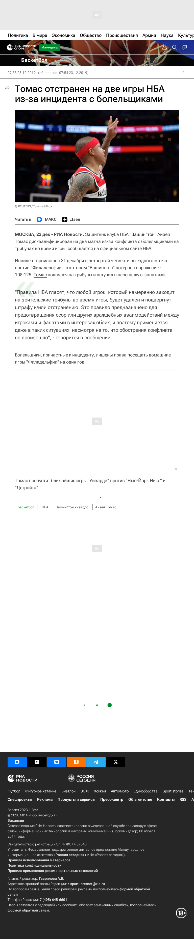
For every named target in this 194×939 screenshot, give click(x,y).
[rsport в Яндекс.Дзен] (36, 762)
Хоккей (100, 791)
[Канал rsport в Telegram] (96, 762)
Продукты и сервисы (76, 799)
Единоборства (146, 791)
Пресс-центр (111, 799)
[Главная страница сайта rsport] (33, 47)
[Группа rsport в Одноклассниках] (76, 762)
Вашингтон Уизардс (72, 507)
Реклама (45, 799)
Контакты (166, 799)
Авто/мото (120, 791)
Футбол (14, 791)
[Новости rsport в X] (115, 762)
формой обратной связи (28, 910)
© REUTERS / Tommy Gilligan (34, 206)
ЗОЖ (85, 791)
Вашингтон (143, 234)
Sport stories (173, 791)
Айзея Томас (105, 507)
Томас (40, 274)
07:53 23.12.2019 (22, 73)
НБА (147, 248)
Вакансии (16, 820)
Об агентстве (140, 799)
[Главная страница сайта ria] (8, 47)
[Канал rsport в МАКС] (17, 762)
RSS (183, 799)
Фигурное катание (40, 791)
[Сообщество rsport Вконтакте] (56, 762)
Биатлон (68, 791)
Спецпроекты (20, 799)
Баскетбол (26, 507)
